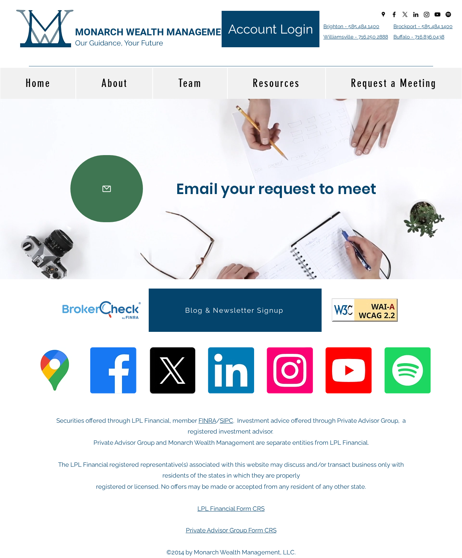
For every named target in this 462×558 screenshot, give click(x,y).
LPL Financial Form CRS (231, 508)
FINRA (207, 420)
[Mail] (106, 188)
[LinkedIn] (415, 14)
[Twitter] (405, 14)
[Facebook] (394, 14)
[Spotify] (448, 14)
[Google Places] (383, 14)
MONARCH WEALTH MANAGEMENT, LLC (165, 32)
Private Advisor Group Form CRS (231, 530)
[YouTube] (437, 14)
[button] (235, 310)
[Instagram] (426, 14)
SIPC (226, 420)
